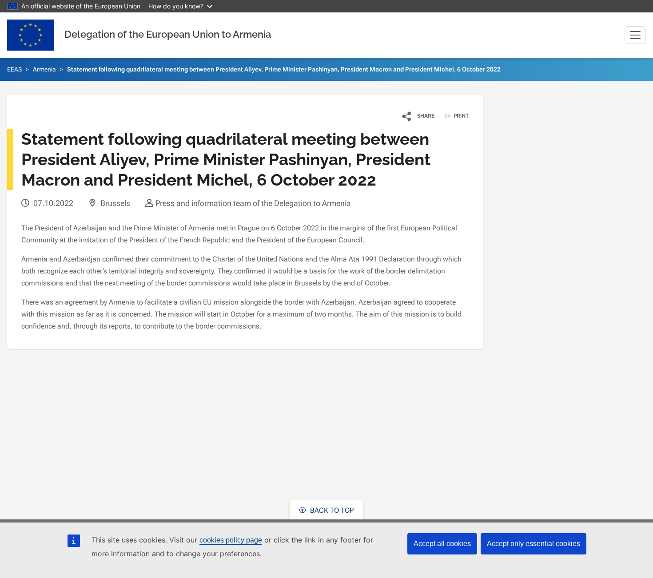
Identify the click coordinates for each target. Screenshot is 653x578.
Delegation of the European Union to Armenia (167, 34)
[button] (419, 116)
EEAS (14, 69)
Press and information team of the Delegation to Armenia (253, 203)
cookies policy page (230, 540)
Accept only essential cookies (533, 543)
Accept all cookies (442, 543)
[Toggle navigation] (635, 35)
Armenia (44, 69)
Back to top (331, 510)
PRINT (460, 116)
